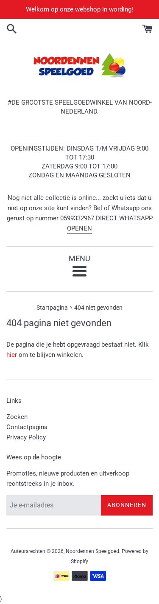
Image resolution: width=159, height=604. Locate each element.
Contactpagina (26, 427)
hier (11, 355)
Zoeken (17, 417)
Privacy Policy (26, 437)
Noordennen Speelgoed (92, 551)
